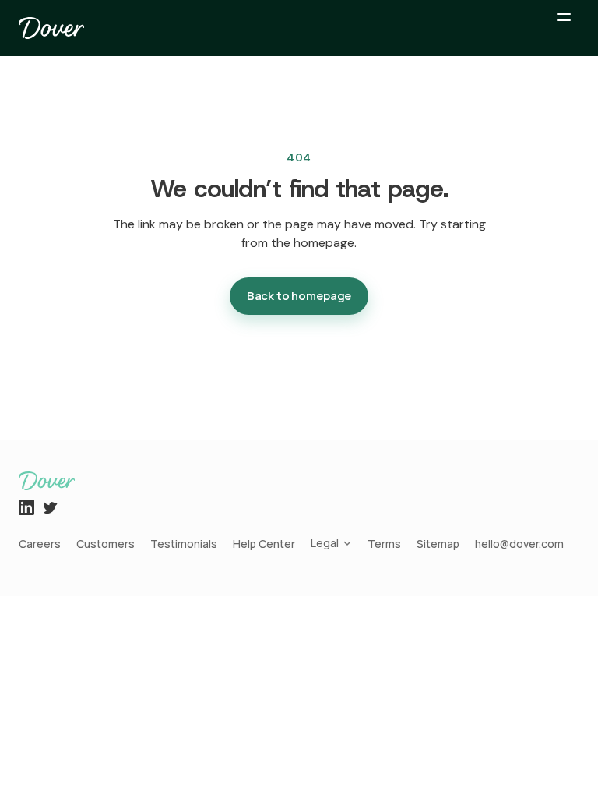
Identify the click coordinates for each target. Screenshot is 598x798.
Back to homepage (299, 296)
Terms (384, 543)
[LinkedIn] (26, 507)
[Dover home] (52, 28)
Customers (105, 543)
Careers (40, 543)
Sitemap (438, 543)
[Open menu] (563, 28)
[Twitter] (50, 507)
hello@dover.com (519, 543)
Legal (325, 542)
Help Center (264, 543)
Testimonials (183, 543)
